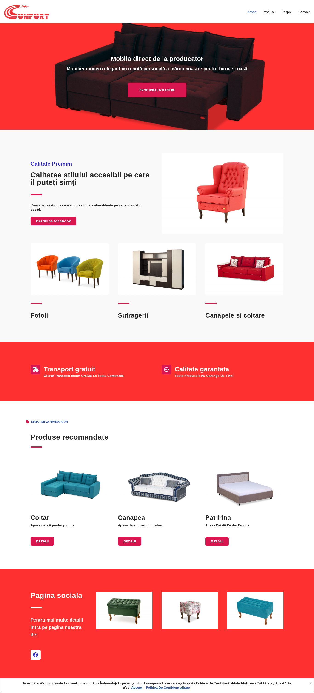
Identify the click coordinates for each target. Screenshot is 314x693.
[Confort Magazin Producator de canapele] (26, 11)
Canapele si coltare (235, 315)
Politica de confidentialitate (168, 687)
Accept (136, 687)
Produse (269, 12)
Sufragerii (133, 315)
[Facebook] (36, 655)
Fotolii (40, 315)
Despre (286, 12)
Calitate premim (51, 164)
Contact (304, 12)
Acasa (251, 12)
